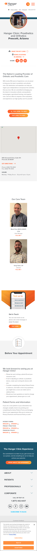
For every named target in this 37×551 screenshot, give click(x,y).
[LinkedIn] (21, 60)
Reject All (18, 542)
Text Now (15, 326)
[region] (18, 536)
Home (9, 9)
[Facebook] (17, 60)
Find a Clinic (14, 9)
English (6, 424)
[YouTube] (27, 506)
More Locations (20, 56)
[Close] (34, 525)
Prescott (24, 9)
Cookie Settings (19, 538)
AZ (20, 9)
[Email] (25, 60)
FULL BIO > (18, 235)
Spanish (14, 424)
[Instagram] (21, 506)
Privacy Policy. (12, 534)
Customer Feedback (18, 520)
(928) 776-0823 (11, 167)
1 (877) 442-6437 (18, 501)
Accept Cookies (18, 547)
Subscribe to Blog (18, 512)
